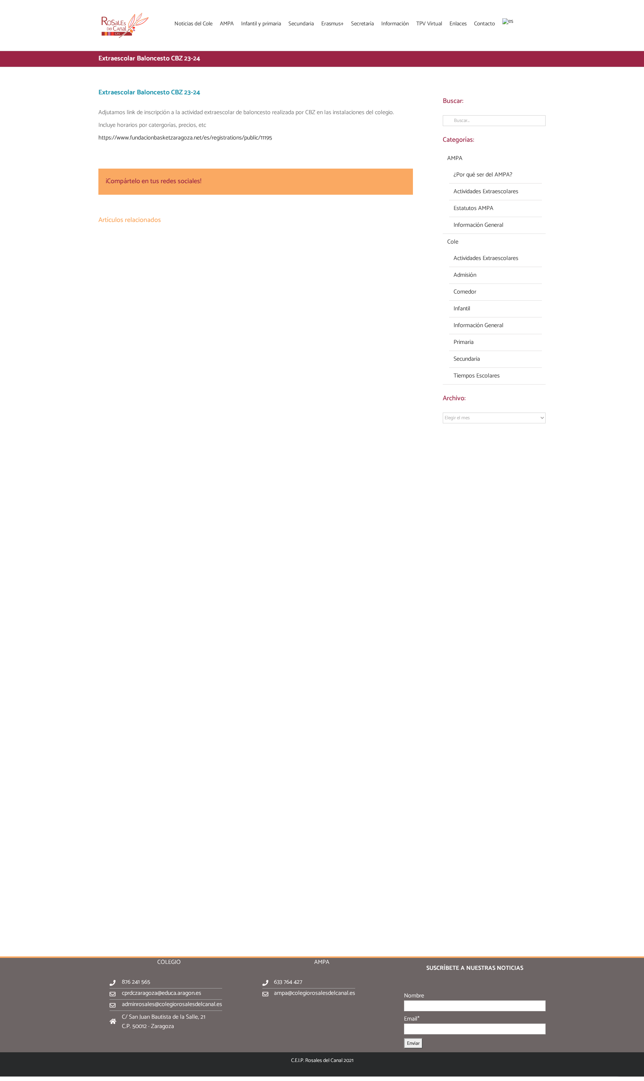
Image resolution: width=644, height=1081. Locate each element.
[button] (536, 23)
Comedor (465, 292)
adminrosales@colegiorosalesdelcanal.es (172, 1004)
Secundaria (467, 359)
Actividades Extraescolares (486, 191)
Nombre (414, 996)
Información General (478, 225)
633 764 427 (288, 982)
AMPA (455, 158)
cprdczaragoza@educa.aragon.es (161, 993)
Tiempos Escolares (477, 376)
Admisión (465, 275)
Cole (452, 242)
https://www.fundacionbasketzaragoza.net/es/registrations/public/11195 (185, 138)
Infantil (462, 308)
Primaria (464, 342)
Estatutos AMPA (473, 208)
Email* (412, 1019)
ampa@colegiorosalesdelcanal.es (314, 993)
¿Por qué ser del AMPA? (483, 174)
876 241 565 (136, 982)
